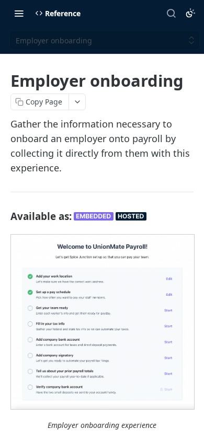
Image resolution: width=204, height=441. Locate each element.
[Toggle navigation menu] (18, 13)
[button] (102, 322)
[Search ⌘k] (171, 13)
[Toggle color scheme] (190, 13)
